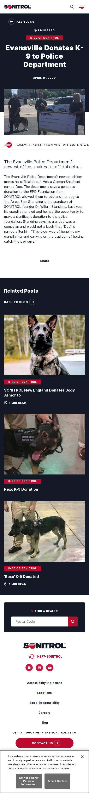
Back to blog (16, 302)
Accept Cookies (57, 781)
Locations (44, 692)
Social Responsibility (44, 702)
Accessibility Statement (44, 683)
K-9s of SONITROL (44, 37)
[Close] (82, 756)
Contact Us (42, 743)
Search (72, 7)
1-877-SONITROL (49, 656)
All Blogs (26, 21)
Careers (44, 712)
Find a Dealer (46, 611)
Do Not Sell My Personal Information (29, 781)
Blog (44, 722)
